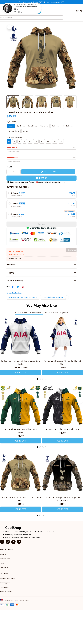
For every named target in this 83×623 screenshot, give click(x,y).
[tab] (37, 379)
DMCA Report (24, 600)
